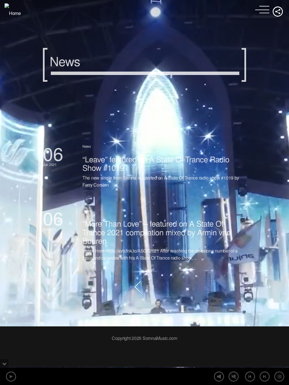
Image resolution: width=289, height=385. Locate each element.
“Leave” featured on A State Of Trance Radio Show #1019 (155, 163)
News (86, 146)
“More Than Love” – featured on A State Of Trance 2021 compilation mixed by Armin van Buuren (156, 232)
